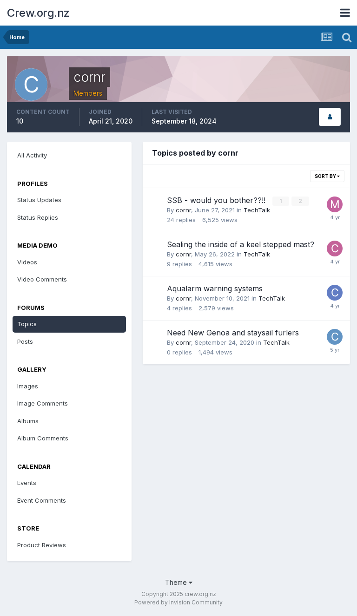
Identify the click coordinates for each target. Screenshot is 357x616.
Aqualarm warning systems (215, 288)
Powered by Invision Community (178, 602)
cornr (183, 210)
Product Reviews (41, 545)
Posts (25, 341)
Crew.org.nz (38, 13)
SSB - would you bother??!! (217, 200)
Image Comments (42, 403)
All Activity (32, 155)
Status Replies (37, 217)
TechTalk (257, 210)
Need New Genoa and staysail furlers (233, 332)
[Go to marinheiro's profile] (335, 204)
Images (27, 386)
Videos (27, 262)
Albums (28, 421)
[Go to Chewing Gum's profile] (335, 248)
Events (26, 482)
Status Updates (39, 199)
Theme (177, 582)
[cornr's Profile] (330, 117)
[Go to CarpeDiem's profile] (335, 293)
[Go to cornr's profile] (335, 337)
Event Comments (41, 500)
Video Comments (42, 279)
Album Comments (42, 438)
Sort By (326, 176)
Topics (27, 324)
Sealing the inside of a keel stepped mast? (240, 244)
